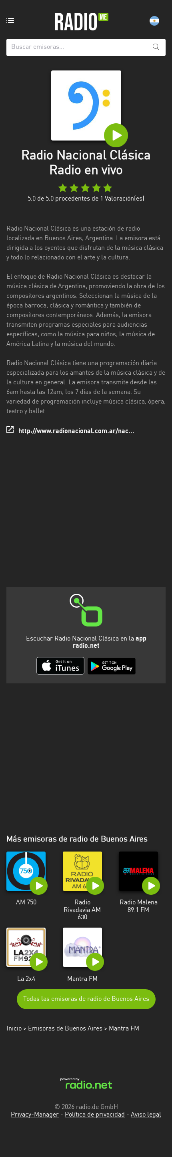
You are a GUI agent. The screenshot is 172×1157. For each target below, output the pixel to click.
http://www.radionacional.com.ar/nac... (76, 431)
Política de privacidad (95, 1115)
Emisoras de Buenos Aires (65, 1029)
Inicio (14, 1029)
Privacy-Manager (35, 1115)
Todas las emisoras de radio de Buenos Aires (86, 999)
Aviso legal (146, 1115)
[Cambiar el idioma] (154, 21)
